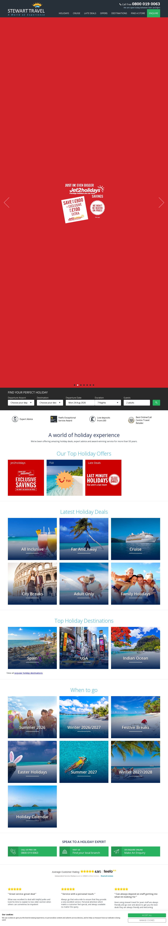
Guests (127, 397)
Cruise (76, 13)
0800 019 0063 (29, 853)
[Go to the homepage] (26, 13)
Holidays (64, 13)
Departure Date (73, 397)
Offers (103, 13)
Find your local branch (86, 853)
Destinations (119, 13)
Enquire (153, 13)
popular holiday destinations (28, 673)
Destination (42, 397)
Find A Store (138, 13)
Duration (99, 397)
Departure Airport (17, 397)
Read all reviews (107, 876)
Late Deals (90, 13)
